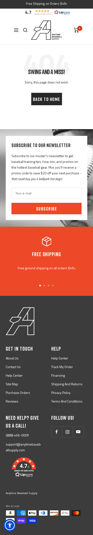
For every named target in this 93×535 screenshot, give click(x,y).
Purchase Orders (18, 392)
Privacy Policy (61, 392)
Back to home (46, 99)
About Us (12, 358)
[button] (46, 12)
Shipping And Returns (67, 383)
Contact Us (13, 366)
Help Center (14, 375)
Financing (58, 375)
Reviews (12, 401)
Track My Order (62, 366)
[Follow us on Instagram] (67, 431)
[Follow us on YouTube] (78, 431)
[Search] (25, 30)
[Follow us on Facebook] (56, 431)
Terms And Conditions (67, 401)
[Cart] (76, 30)
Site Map (12, 383)
